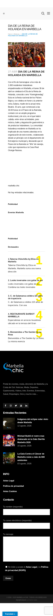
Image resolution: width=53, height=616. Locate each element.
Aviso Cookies (10, 491)
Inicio (10, 34)
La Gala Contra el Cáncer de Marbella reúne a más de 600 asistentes (31, 457)
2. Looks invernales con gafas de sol (25, 280)
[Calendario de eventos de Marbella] (26, 224)
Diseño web (32, 600)
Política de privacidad (13, 486)
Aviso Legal (8, 481)
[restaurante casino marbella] (26, 3)
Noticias (17, 34)
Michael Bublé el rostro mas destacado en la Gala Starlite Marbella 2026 (31, 439)
